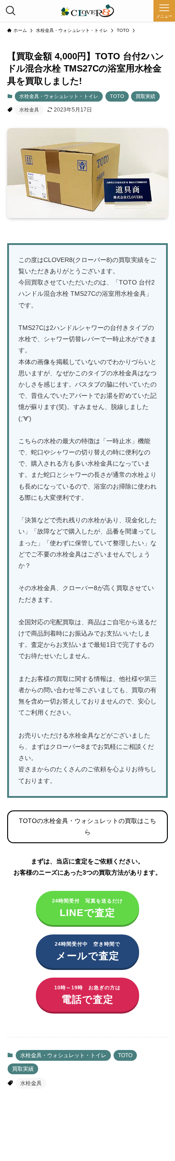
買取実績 (145, 96)
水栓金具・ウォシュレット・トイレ (58, 96)
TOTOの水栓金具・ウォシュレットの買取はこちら (87, 826)
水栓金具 (29, 109)
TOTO (117, 96)
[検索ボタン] (11, 11)
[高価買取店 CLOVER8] (87, 11)
